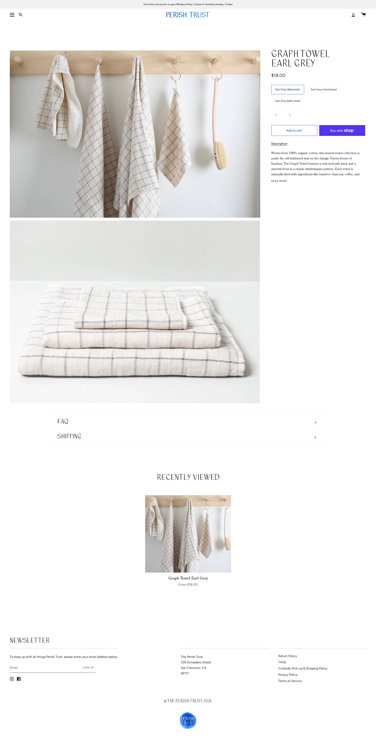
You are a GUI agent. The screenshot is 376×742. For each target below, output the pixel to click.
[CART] (363, 15)
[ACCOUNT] (353, 15)
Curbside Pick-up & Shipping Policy (302, 668)
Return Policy (287, 656)
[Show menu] (13, 15)
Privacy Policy (287, 675)
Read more (279, 181)
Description (279, 143)
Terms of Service (290, 681)
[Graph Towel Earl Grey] (188, 534)
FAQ (62, 422)
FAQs (282, 662)
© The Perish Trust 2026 (188, 701)
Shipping (69, 437)
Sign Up (88, 667)
